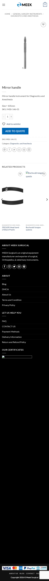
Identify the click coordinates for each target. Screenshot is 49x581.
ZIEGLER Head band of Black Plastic (10, 228)
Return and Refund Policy (14, 342)
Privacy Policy (8, 305)
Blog (4, 284)
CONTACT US (8, 326)
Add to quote (15, 131)
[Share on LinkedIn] (29, 149)
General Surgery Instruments (27, 14)
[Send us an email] (19, 266)
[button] (3, 4)
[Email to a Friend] (19, 149)
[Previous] (2, 205)
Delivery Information (12, 337)
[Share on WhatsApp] (4, 149)
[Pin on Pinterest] (24, 149)
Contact (30, 573)
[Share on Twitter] (14, 149)
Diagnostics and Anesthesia (24, 16)
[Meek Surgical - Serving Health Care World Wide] (24, 5)
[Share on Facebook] (9, 149)
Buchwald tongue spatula (33, 228)
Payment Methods (10, 331)
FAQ (4, 321)
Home (7, 14)
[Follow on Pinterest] (24, 266)
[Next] (46, 205)
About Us (6, 294)
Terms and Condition (12, 300)
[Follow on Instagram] (9, 266)
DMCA (5, 289)
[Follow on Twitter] (14, 266)
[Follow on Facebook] (4, 266)
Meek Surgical (32, 577)
